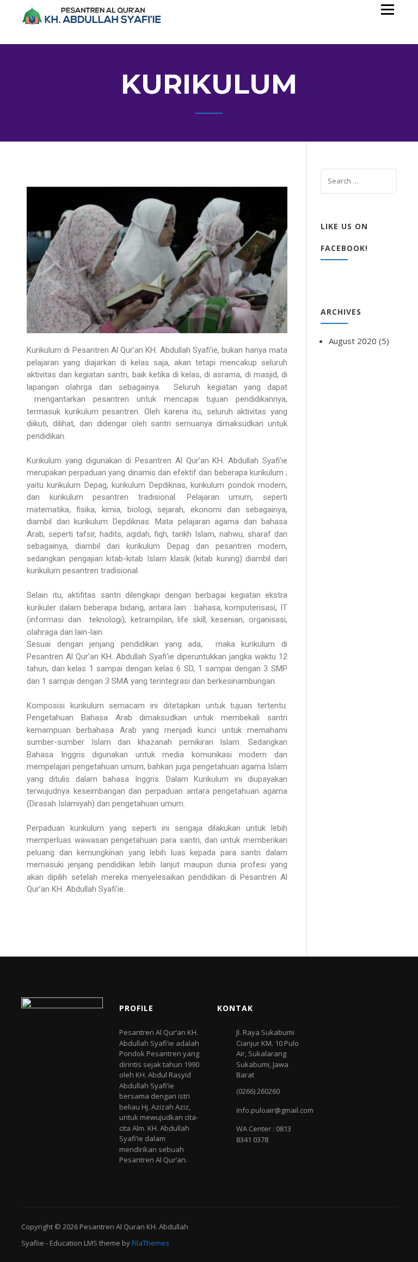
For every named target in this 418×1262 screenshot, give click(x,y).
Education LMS (73, 1243)
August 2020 (353, 340)
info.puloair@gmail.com (275, 1110)
